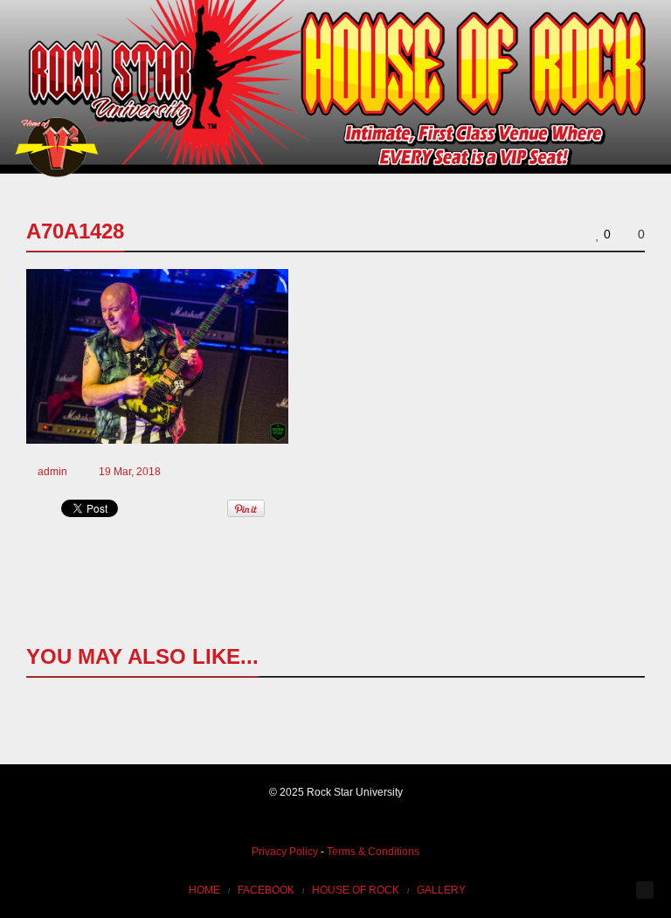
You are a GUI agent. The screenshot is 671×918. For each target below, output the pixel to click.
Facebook (266, 890)
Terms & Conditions (373, 852)
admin (52, 472)
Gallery (441, 890)
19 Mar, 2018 (130, 472)
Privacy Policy (285, 852)
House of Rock (355, 890)
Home (204, 890)
